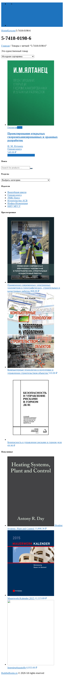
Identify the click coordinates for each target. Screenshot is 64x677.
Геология (12, 127)
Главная (5, 45)
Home (4, 30)
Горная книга (14, 149)
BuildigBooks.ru (9, 673)
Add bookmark (21, 3)
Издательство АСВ (17, 200)
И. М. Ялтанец (15, 146)
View (19, 127)
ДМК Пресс (13, 197)
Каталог (11, 25)
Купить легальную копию (21, 155)
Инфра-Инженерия (17, 203)
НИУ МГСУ (14, 206)
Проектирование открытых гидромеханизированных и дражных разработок (32, 137)
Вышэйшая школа (16, 192)
